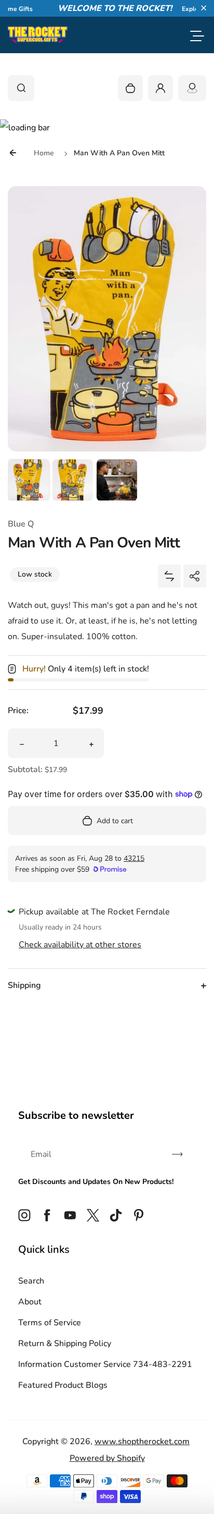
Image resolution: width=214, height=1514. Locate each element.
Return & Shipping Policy (64, 1343)
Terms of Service (49, 1322)
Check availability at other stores (80, 944)
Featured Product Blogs (63, 1385)
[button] (203, 8)
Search (31, 1281)
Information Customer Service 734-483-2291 (105, 1364)
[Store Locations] (192, 88)
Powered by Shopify (107, 1458)
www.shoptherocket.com (142, 1441)
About (30, 1302)
